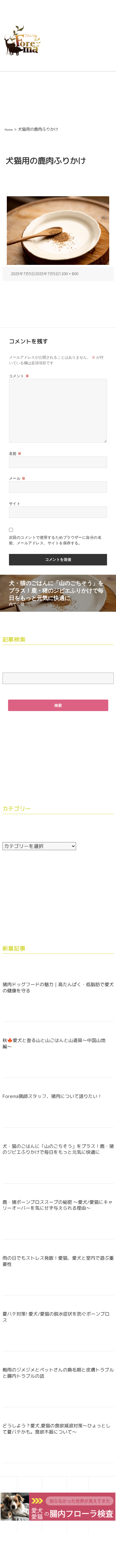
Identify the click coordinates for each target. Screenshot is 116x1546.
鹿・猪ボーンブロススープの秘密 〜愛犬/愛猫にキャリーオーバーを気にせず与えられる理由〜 (57, 1205)
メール (17, 478)
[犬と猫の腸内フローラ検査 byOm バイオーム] (58, 1506)
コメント (19, 376)
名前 (15, 453)
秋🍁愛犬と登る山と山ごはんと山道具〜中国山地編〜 (53, 1043)
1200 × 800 (68, 273)
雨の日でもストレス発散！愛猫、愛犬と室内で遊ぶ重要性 (58, 1261)
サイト (14, 503)
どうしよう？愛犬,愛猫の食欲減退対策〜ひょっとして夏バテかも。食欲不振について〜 (56, 1428)
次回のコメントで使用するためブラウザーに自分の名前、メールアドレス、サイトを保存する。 (55, 540)
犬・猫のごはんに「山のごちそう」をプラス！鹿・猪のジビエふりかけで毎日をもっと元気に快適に (58, 1149)
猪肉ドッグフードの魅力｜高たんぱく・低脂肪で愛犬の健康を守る (58, 987)
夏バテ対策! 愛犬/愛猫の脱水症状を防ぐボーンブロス (56, 1317)
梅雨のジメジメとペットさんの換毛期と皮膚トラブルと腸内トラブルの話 (58, 1373)
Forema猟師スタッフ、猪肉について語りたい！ (52, 1096)
